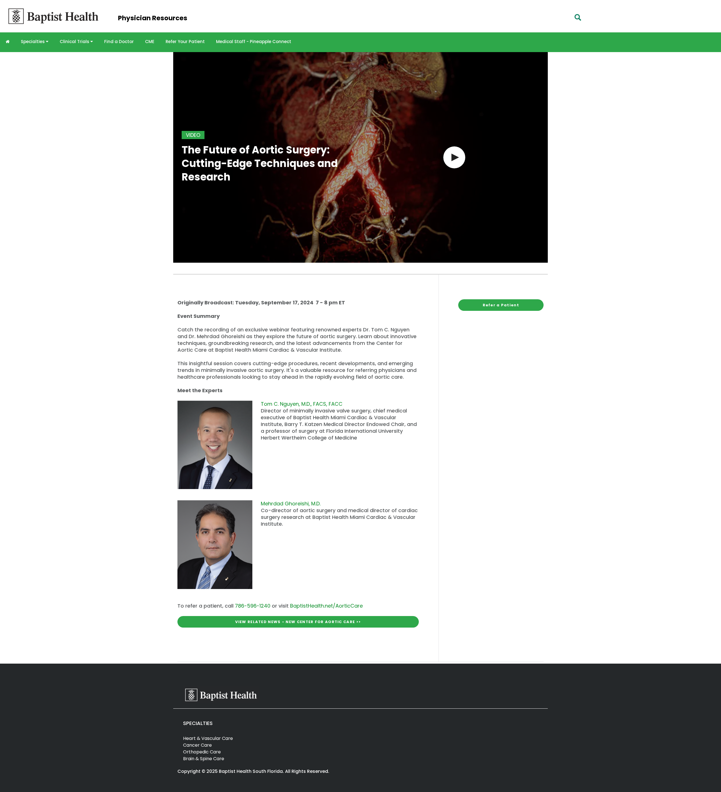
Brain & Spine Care (203, 758)
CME (149, 41)
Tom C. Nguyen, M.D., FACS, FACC (301, 403)
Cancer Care (197, 745)
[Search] (578, 17)
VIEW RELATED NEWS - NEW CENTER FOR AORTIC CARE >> (298, 621)
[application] (360, 157)
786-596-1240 (252, 605)
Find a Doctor (119, 41)
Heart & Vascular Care (208, 738)
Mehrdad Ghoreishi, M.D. (291, 503)
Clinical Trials (75, 41)
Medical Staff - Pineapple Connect (253, 41)
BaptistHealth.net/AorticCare (326, 605)
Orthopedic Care (202, 752)
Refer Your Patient (185, 41)
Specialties (33, 41)
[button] (454, 157)
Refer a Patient (501, 305)
